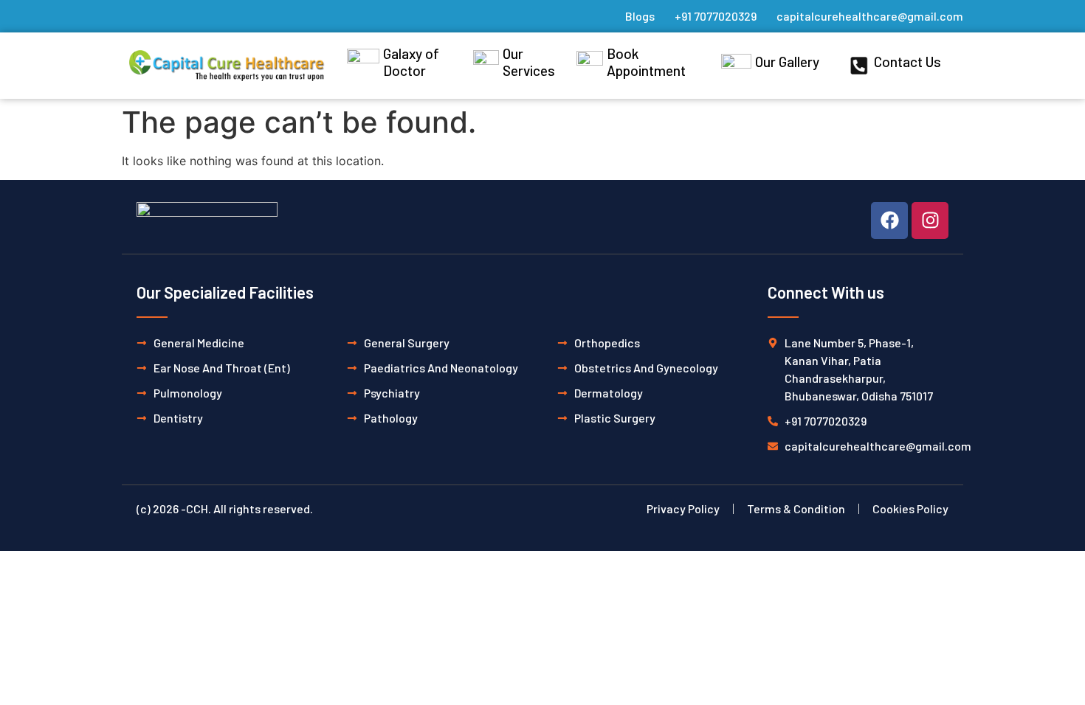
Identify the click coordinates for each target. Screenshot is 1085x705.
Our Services (529, 62)
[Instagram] (930, 220)
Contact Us (907, 61)
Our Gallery (787, 61)
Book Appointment (646, 62)
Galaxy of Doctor (411, 62)
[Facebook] (889, 220)
